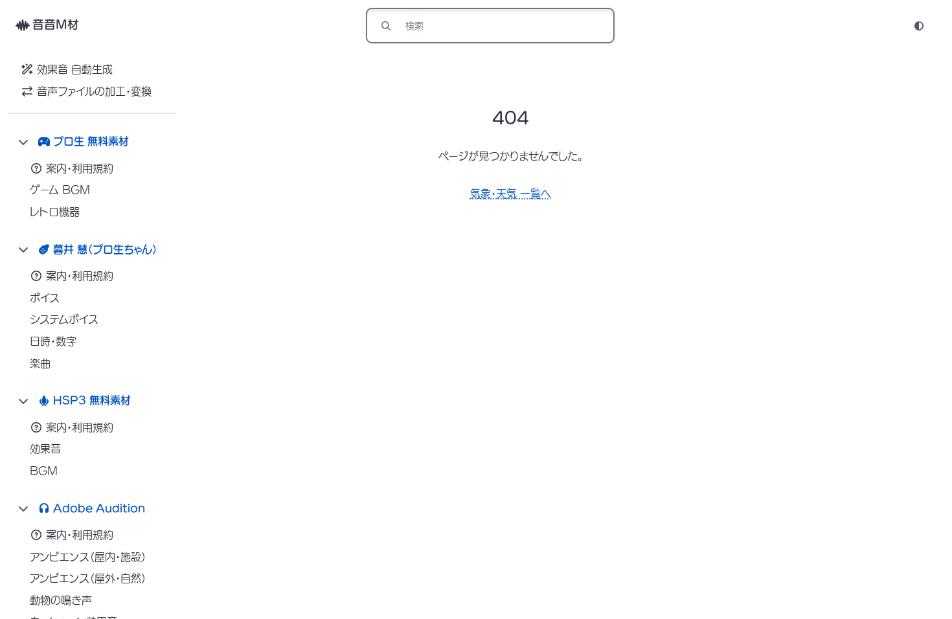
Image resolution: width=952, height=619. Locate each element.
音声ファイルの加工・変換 (94, 91)
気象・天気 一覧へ (510, 193)
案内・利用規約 (79, 168)
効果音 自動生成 (75, 69)
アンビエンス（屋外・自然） (88, 578)
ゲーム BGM (60, 190)
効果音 (45, 449)
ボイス (45, 298)
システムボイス (64, 319)
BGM (44, 471)
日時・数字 (53, 341)
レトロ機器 (55, 212)
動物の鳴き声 (61, 600)
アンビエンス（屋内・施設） (88, 557)
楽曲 (40, 363)
